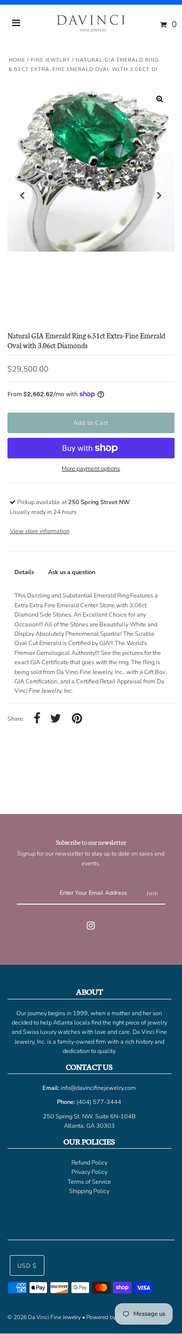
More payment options (91, 468)
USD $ (27, 1266)
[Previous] (22, 195)
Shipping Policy (89, 1191)
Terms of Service (89, 1182)
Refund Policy (89, 1162)
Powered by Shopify (111, 1317)
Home (17, 59)
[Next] (159, 195)
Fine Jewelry (50, 59)
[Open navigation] (16, 24)
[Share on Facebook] (37, 719)
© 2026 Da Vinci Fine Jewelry (44, 1317)
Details (24, 572)
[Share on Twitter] (55, 719)
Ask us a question (71, 572)
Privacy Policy (89, 1172)
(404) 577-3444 (99, 1102)
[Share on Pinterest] (77, 719)
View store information (40, 531)
